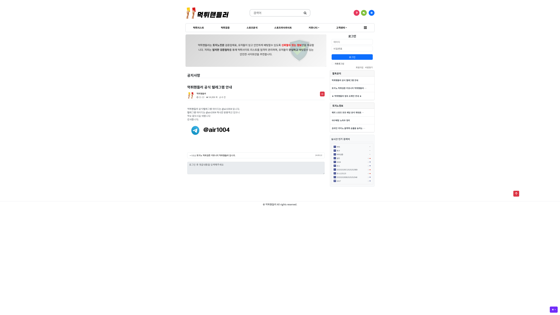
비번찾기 (369, 67)
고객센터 (340, 27)
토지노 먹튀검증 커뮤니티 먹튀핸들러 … (349, 88)
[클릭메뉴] (371, 13)
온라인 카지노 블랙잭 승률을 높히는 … (348, 128)
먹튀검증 (225, 27)
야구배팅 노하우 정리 (341, 120)
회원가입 (359, 67)
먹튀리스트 (198, 27)
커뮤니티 (313, 27)
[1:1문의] (364, 13)
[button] (365, 28)
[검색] (305, 12)
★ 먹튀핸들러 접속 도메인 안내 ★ (347, 95)
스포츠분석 (252, 27)
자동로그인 (339, 63)
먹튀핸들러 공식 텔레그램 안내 (345, 80)
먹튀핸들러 (201, 93)
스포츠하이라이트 (283, 27)
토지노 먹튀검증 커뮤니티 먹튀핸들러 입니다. (216, 155)
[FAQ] (356, 13)
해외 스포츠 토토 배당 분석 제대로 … (348, 112)
